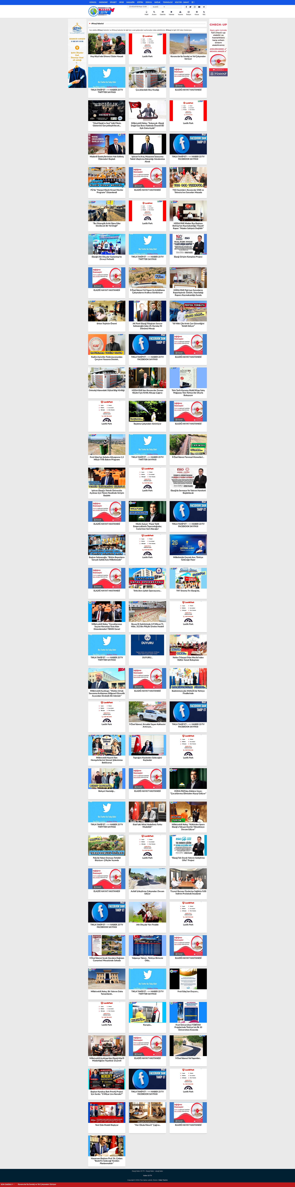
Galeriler (163, 14)
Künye (197, 14)
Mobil (146, 14)
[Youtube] (199, 7)
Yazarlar (180, 14)
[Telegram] (204, 7)
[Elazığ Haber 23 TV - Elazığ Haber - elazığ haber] (101, 11)
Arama (154, 14)
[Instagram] (195, 7)
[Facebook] (186, 7)
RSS (204, 14)
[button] (193, 2)
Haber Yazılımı (163, 1180)
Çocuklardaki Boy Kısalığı (28, 1184)
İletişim (188, 14)
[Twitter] (190, 7)
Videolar (171, 14)
